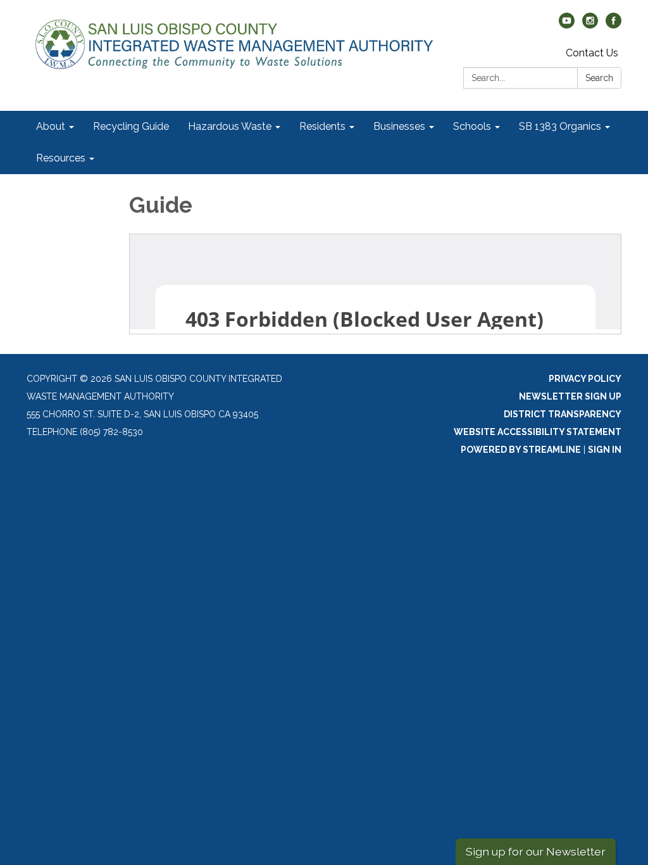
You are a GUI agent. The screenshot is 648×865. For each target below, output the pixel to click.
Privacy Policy (585, 379)
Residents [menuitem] (322, 126)
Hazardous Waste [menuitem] (229, 126)
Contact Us (592, 53)
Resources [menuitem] (60, 158)
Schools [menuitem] (472, 126)
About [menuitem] (50, 126)
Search (599, 78)
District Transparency (562, 414)
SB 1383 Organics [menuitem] (560, 126)
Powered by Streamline (521, 450)
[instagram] (590, 25)
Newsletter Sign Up (570, 396)
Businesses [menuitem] (399, 126)
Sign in (604, 450)
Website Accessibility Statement (537, 432)
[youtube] (567, 25)
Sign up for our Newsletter (536, 851)
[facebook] (613, 25)
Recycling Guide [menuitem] (131, 126)
